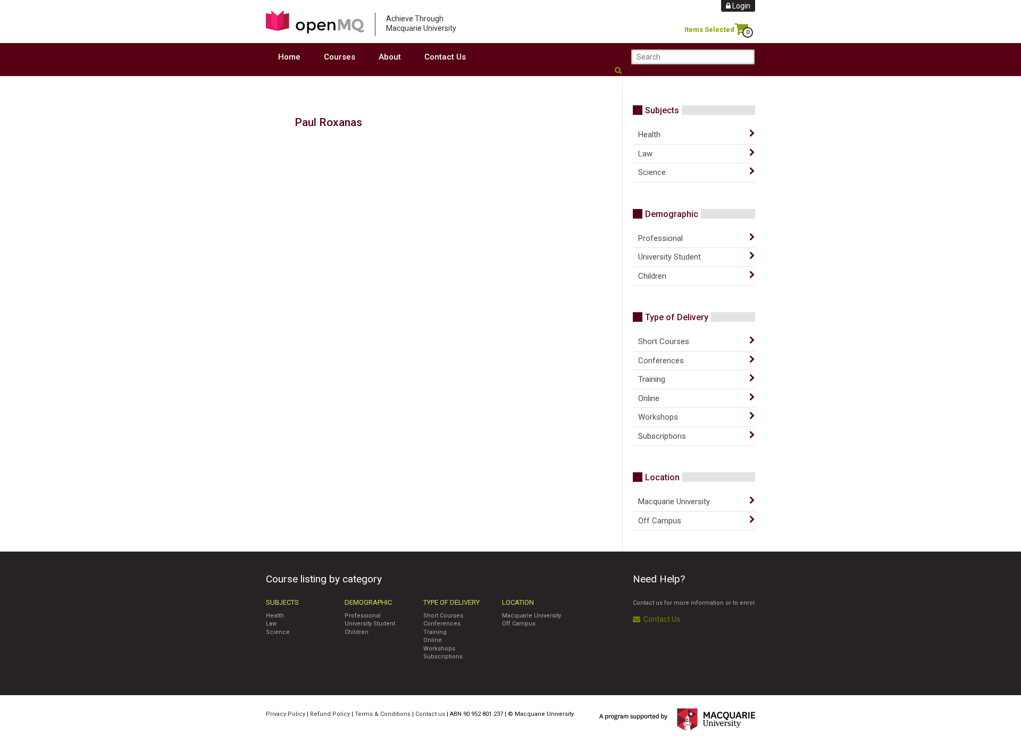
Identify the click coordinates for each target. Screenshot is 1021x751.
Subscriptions (662, 436)
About (390, 57)
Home (289, 57)
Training (651, 379)
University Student (669, 257)
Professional (660, 238)
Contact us (430, 714)
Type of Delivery (676, 317)
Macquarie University (674, 501)
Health (649, 134)
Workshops (658, 417)
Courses (339, 57)
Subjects (662, 110)
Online (648, 398)
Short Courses (663, 341)
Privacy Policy (285, 714)
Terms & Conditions (383, 714)
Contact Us (445, 57)
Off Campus (659, 520)
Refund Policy (330, 714)
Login (740, 6)
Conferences (661, 360)
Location (662, 477)
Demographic (671, 214)
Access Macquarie (315, 22)
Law (645, 153)
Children (652, 276)
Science (652, 172)
